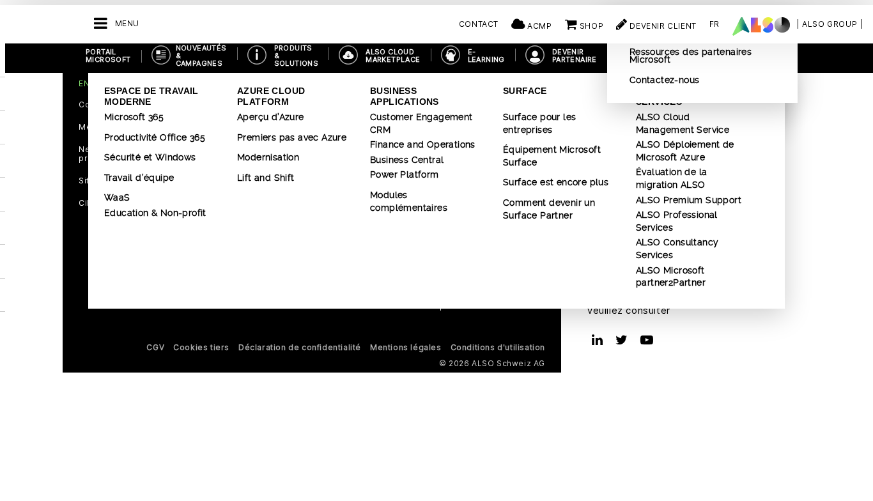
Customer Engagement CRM (421, 123)
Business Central (407, 160)
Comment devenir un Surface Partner (549, 208)
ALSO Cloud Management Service (682, 123)
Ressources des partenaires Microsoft (691, 56)
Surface (525, 91)
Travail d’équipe (139, 178)
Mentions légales (406, 347)
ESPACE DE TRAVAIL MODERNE (151, 96)
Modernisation (268, 157)
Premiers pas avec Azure (291, 137)
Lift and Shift (266, 178)
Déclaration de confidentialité (299, 347)
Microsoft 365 (134, 117)
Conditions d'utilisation (498, 347)
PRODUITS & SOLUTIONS (296, 55)
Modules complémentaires (408, 201)
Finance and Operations (422, 144)
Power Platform (404, 174)
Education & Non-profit (155, 213)
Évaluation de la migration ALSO (671, 178)
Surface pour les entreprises (539, 123)
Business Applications (404, 96)
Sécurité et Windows (150, 157)
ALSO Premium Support (688, 200)
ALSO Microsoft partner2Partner (671, 276)
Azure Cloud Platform (271, 96)
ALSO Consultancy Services (677, 248)
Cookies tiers (201, 347)
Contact (478, 24)
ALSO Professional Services (677, 221)
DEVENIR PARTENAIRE (574, 55)
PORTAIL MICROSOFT (108, 55)
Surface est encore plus (555, 182)
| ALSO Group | (829, 24)
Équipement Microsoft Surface (552, 155)
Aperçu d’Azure (270, 117)
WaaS (117, 197)
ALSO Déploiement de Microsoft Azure (685, 150)
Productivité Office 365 (154, 137)
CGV (155, 347)
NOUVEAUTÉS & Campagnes (201, 55)
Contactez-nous (665, 80)
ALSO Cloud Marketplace (393, 55)
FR (714, 24)
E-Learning (486, 55)
